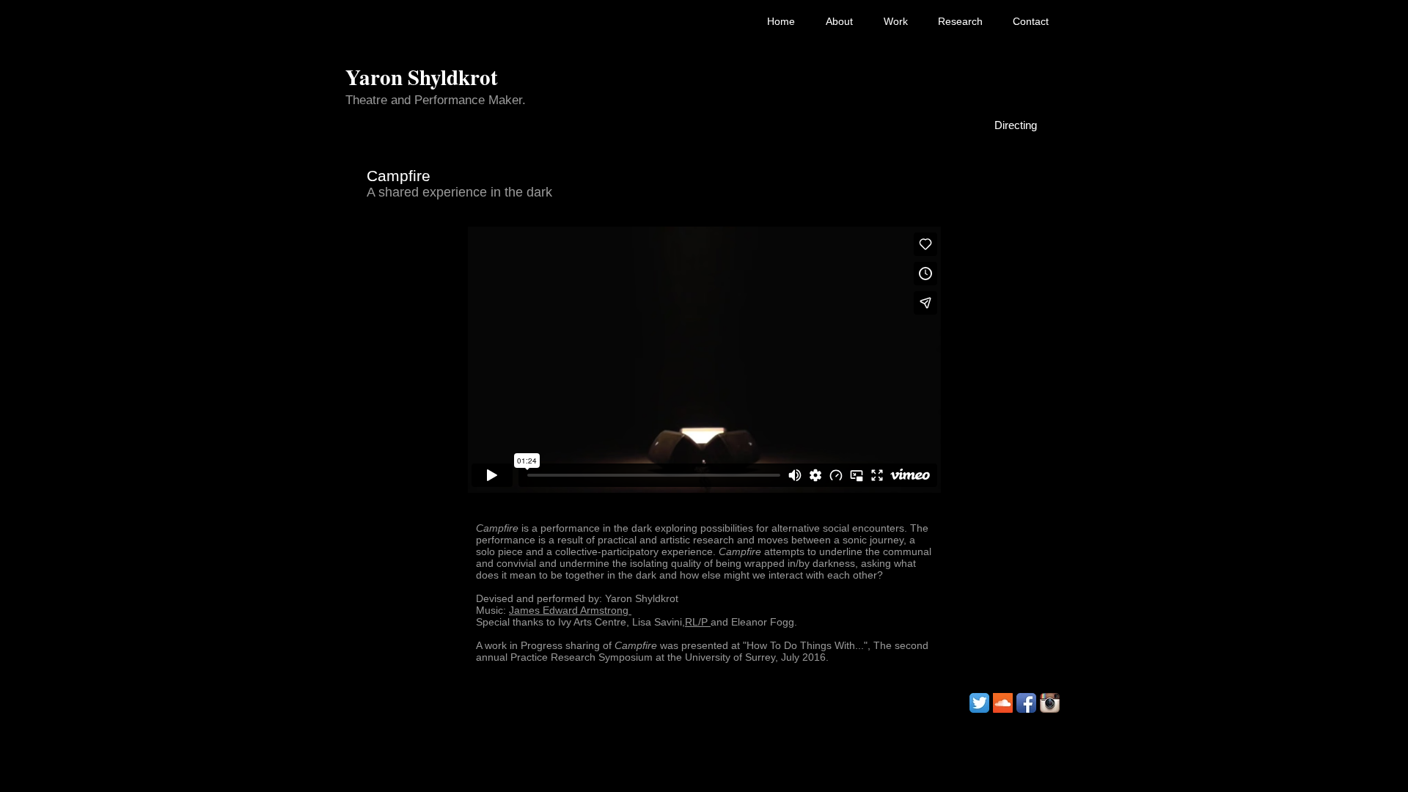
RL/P (698, 622)
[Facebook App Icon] (1026, 703)
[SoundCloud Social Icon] (1003, 703)
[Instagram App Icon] (1050, 703)
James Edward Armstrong (570, 610)
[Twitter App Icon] (979, 703)
